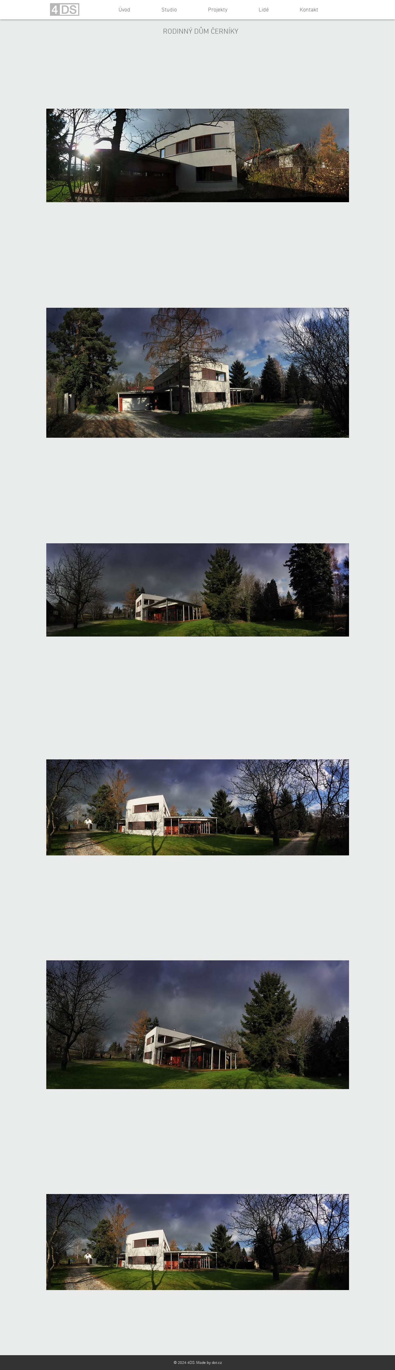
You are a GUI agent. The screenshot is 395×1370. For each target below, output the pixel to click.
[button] (197, 155)
